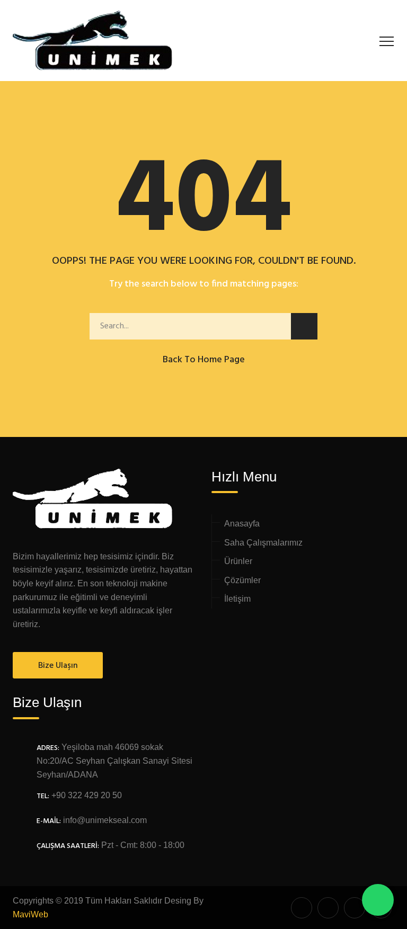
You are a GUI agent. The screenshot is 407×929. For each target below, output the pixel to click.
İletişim (237, 598)
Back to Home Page (204, 360)
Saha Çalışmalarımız (263, 542)
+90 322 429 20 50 (86, 795)
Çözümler (242, 580)
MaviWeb (30, 914)
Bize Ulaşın (58, 666)
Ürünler (238, 561)
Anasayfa (242, 523)
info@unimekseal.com (105, 820)
